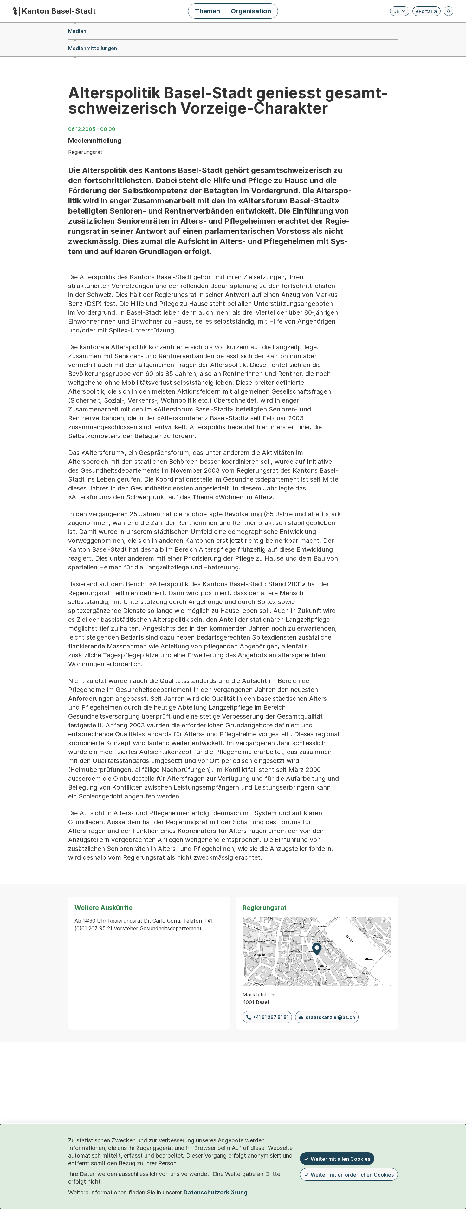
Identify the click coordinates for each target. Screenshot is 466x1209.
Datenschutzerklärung (216, 1192)
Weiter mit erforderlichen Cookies (352, 1175)
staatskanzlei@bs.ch (330, 1017)
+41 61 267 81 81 (270, 1017)
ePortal (426, 12)
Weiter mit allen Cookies (340, 1159)
